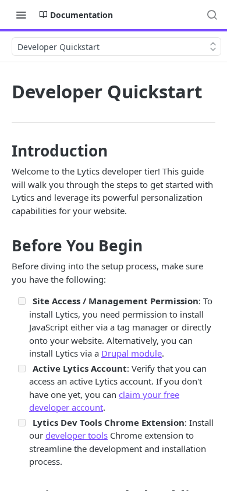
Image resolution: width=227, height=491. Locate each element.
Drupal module (131, 353)
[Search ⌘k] (212, 14)
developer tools (76, 435)
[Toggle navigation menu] (21, 14)
